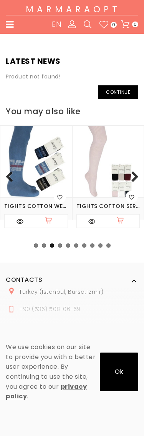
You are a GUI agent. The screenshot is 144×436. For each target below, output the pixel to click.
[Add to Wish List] (60, 197)
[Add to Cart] (52, 221)
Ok (119, 371)
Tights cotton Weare (36, 206)
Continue (118, 92)
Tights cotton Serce (108, 206)
